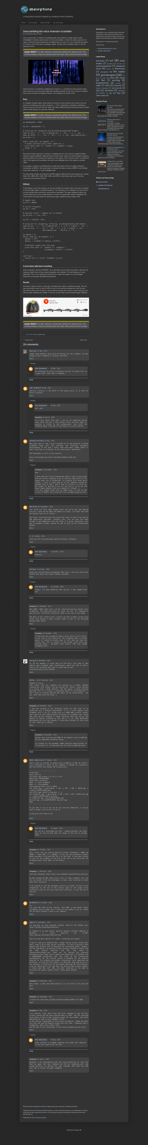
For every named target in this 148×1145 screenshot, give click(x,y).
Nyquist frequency (29, 107)
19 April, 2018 (48, 417)
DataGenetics (102, 189)
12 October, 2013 (57, 552)
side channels (117, 88)
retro (107, 85)
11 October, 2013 (38, 536)
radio (98, 85)
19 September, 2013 (45, 507)
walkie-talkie (41, 334)
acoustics (100, 61)
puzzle (118, 83)
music (122, 78)
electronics (120, 68)
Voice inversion (28, 38)
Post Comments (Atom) (39, 1117)
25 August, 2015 (51, 760)
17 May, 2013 (42, 351)
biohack (110, 63)
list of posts (33, 23)
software (109, 90)
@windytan (107, 51)
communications (103, 66)
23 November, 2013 (44, 606)
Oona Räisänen (40, 368)
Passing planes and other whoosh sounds (115, 134)
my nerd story (58, 23)
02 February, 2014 (46, 680)
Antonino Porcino (35, 441)
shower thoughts (102, 88)
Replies (33, 363)
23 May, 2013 (49, 441)
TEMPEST (102, 93)
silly (98, 90)
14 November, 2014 (44, 706)
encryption (104, 72)
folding (50, 109)
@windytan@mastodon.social (107, 48)
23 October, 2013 (43, 569)
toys (119, 93)
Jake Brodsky (34, 388)
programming (102, 83)
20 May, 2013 (55, 405)
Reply (31, 358)
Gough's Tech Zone (104, 185)
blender (119, 64)
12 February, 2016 (44, 871)
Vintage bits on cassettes (115, 161)
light (104, 78)
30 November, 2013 (50, 633)
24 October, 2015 (43, 849)
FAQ (41, 1106)
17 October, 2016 (45, 902)
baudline (38, 554)
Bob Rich (32, 507)
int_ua (31, 660)
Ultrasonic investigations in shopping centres (115, 148)
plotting (116, 80)
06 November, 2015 (50, 735)
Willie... (33, 680)
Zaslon (31, 569)
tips (110, 93)
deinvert (79, 52)
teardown (121, 90)
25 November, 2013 (43, 660)
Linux (112, 78)
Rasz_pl (32, 351)
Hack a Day (102, 182)
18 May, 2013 (55, 368)
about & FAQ (45, 23)
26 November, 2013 (50, 470)
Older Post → (84, 340)
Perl (31, 334)
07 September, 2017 (43, 922)
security (35, 334)
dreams (108, 69)
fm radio (119, 71)
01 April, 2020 (43, 1059)
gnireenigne (108, 75)
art (111, 60)
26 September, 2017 (44, 981)
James (31, 922)
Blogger (77, 1130)
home (23, 23)
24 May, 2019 (42, 1010)
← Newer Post (28, 340)
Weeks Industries (35, 760)
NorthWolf (33, 902)
